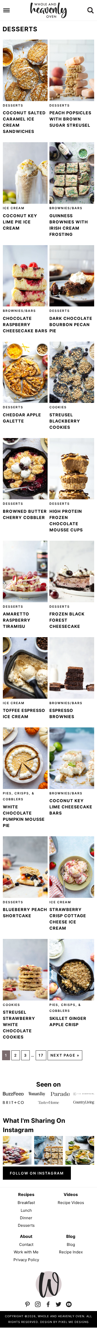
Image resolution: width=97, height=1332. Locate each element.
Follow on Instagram (37, 1173)
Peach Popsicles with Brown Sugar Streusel (70, 119)
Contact (26, 1244)
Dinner (26, 1217)
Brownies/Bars (66, 208)
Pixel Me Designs (73, 1322)
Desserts (13, 105)
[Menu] (6, 10)
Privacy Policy (26, 1259)
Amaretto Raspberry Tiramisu (17, 620)
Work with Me (26, 1252)
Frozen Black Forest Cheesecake (67, 620)
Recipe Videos (71, 1202)
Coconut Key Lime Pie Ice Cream (20, 222)
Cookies (58, 407)
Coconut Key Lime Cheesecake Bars (70, 807)
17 (41, 1055)
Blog (71, 1244)
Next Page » (64, 1055)
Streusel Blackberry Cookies (64, 421)
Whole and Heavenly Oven (49, 10)
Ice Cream (14, 208)
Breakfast (26, 1202)
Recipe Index (71, 1252)
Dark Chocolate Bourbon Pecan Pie (70, 324)
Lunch (26, 1210)
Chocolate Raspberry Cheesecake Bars (25, 324)
